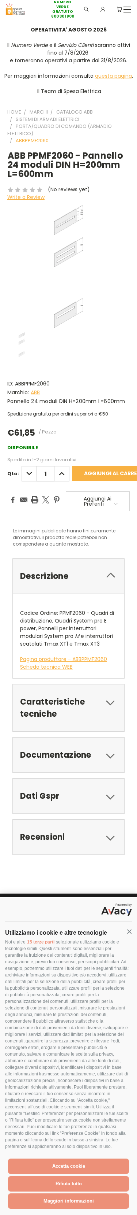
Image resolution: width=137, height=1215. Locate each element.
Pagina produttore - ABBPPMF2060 (63, 659)
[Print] (34, 499)
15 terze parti (40, 942)
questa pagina (113, 76)
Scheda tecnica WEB (46, 667)
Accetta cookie (68, 1166)
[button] (129, 931)
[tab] (68, 576)
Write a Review (26, 197)
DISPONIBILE (22, 447)
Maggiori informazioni (68, 1201)
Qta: (13, 473)
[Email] (23, 499)
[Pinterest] (56, 499)
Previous (11, 1208)
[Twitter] (45, 499)
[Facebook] (12, 499)
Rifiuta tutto (69, 1183)
